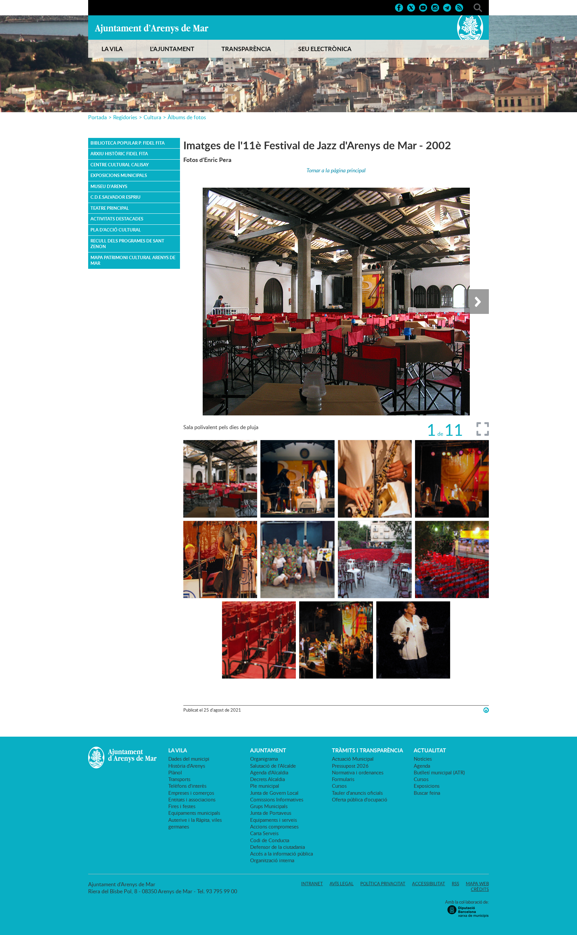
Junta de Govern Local (274, 792)
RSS (455, 884)
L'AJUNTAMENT (172, 48)
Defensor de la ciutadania (277, 847)
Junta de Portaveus (270, 812)
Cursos (339, 785)
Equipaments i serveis (273, 819)
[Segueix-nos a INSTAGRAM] (435, 7)
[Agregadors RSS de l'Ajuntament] (459, 7)
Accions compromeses (274, 826)
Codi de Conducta (269, 840)
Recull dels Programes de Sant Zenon (127, 244)
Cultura (152, 117)
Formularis (343, 779)
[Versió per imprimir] (486, 710)
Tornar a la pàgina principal (336, 170)
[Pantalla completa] (482, 429)
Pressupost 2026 (350, 765)
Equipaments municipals (194, 812)
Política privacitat (382, 884)
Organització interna (272, 860)
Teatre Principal (109, 208)
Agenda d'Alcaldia (269, 772)
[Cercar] (477, 7)
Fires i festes (181, 806)
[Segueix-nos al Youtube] (423, 7)
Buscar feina (427, 792)
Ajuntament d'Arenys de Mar (151, 29)
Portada (97, 117)
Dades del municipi (188, 758)
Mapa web (477, 884)
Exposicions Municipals (118, 175)
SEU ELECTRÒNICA (325, 48)
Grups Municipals (268, 806)
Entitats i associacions (191, 799)
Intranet (312, 884)
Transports (179, 779)
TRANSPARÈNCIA (246, 48)
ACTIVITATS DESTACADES (116, 219)
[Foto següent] (476, 301)
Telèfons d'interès (187, 785)
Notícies (423, 758)
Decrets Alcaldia (267, 779)
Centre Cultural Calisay (119, 165)
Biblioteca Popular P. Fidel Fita (127, 143)
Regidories (125, 117)
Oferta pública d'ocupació (359, 799)
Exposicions (426, 785)
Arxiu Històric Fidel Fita (119, 154)
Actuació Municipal (353, 758)
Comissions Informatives (276, 799)
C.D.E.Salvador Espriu (115, 197)
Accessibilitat (428, 884)
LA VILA (112, 48)
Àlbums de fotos (187, 117)
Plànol (175, 772)
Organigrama (264, 758)
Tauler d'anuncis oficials (357, 792)
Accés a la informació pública (281, 853)
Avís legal (342, 884)
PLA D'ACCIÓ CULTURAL (115, 230)
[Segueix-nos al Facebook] (399, 7)
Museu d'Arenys (108, 186)
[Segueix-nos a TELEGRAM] (447, 7)
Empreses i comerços (191, 792)
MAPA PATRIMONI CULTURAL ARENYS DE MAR (132, 260)
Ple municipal (264, 785)
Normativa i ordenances (357, 772)
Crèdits (480, 889)
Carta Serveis (264, 833)
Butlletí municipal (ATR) (439, 772)
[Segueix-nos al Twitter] (411, 7)
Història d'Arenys (186, 765)
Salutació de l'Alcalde (273, 765)
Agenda (422, 765)
